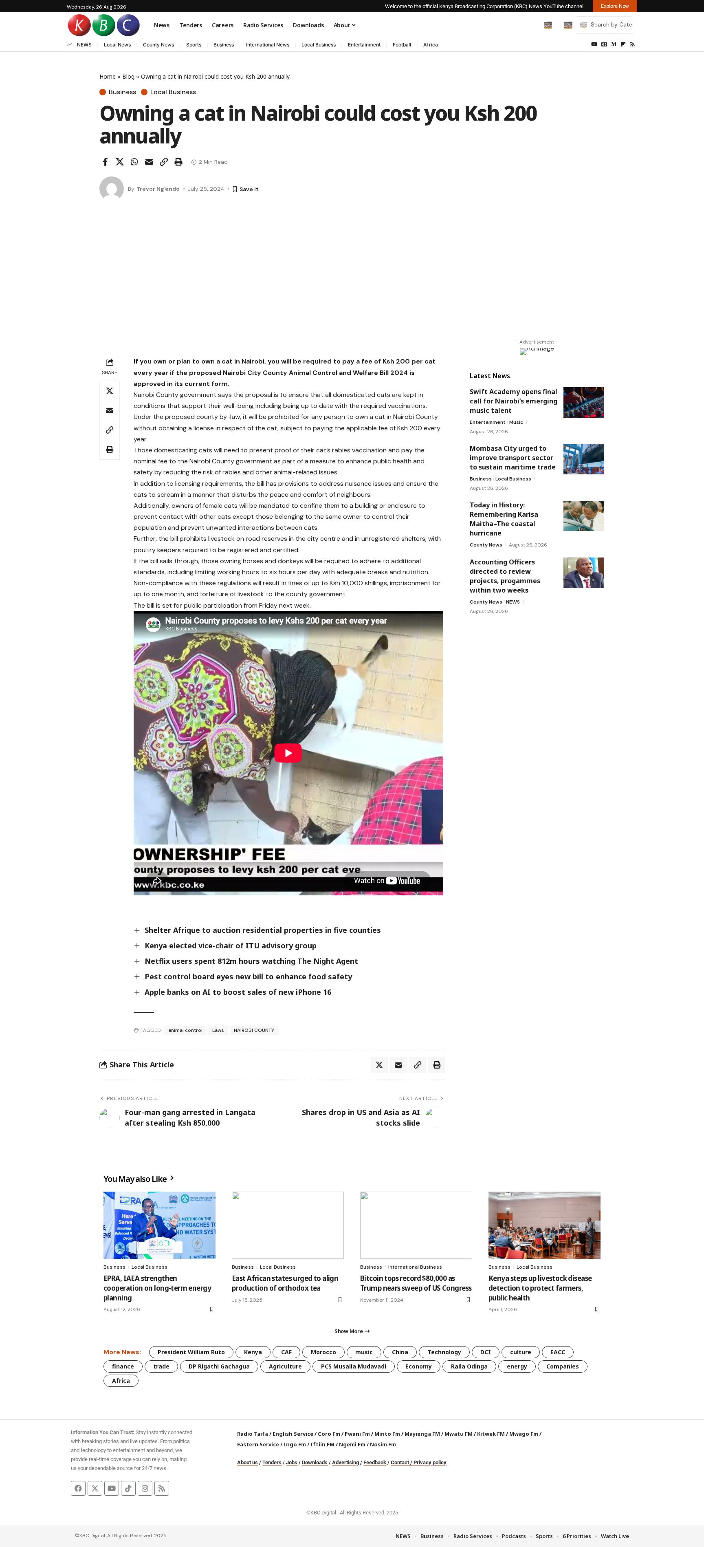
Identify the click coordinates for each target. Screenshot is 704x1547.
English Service (293, 1433)
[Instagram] (145, 1488)
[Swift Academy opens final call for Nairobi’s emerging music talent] (583, 402)
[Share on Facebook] (105, 161)
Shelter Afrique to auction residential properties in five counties (263, 930)
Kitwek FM (491, 1433)
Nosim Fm (382, 1444)
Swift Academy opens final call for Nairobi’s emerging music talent (513, 401)
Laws (218, 1030)
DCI (485, 1352)
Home (107, 76)
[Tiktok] (128, 1488)
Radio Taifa (252, 1433)
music (364, 1352)
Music (516, 422)
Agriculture (285, 1366)
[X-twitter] (95, 1488)
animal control (185, 1030)
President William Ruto (191, 1352)
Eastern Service (258, 1444)
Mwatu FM (458, 1433)
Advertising (345, 1462)
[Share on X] (119, 161)
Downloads (315, 1462)
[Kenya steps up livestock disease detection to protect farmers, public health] (544, 1225)
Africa (430, 45)
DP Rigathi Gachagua (219, 1366)
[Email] (149, 161)
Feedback (374, 1462)
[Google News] (604, 44)
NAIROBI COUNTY (254, 1030)
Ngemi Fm (352, 1444)
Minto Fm (387, 1433)
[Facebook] (78, 1488)
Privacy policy (430, 1462)
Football (402, 45)
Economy (418, 1366)
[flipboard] (623, 44)
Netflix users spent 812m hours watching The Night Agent (251, 961)
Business (223, 45)
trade (161, 1366)
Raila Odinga (469, 1366)
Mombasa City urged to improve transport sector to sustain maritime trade (513, 458)
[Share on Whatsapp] (134, 161)
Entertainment (364, 45)
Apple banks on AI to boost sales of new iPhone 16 (238, 992)
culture (520, 1352)
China (400, 1352)
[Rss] (632, 44)
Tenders (272, 1462)
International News (267, 45)
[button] (531, 25)
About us (247, 1462)
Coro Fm (329, 1433)
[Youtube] (111, 1488)
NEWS (84, 45)
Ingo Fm (295, 1444)
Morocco (323, 1352)
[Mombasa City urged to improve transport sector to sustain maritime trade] (583, 459)
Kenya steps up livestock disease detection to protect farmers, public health (540, 1288)
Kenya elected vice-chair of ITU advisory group (231, 945)
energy (517, 1366)
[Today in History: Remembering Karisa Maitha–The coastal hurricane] (583, 516)
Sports (193, 45)
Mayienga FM (422, 1433)
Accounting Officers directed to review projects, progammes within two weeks (505, 576)
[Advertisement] (352, 278)
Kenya (253, 1352)
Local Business (318, 45)
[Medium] (613, 44)
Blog (128, 76)
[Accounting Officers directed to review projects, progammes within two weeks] (583, 573)
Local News (117, 45)
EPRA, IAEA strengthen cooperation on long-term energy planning (157, 1288)
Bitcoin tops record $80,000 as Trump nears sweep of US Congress (415, 1283)
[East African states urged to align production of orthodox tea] (288, 1225)
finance (123, 1366)
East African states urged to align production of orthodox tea (285, 1283)
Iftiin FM (322, 1444)
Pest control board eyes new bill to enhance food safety (248, 976)
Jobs (291, 1462)
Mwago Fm (523, 1433)
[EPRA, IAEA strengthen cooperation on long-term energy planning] (159, 1225)
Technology (444, 1352)
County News (158, 45)
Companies (562, 1366)
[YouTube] (594, 44)
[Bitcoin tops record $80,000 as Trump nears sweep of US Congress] (416, 1225)
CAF (286, 1352)
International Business (415, 1267)
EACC (557, 1352)
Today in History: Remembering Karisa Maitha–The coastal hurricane (504, 519)
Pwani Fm (357, 1433)
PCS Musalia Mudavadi (353, 1366)
